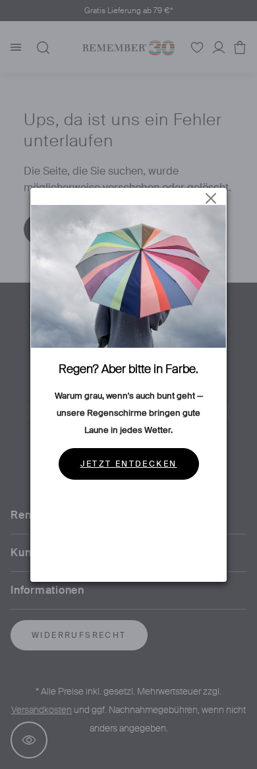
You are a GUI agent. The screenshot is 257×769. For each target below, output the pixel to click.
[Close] (210, 198)
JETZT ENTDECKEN (128, 464)
